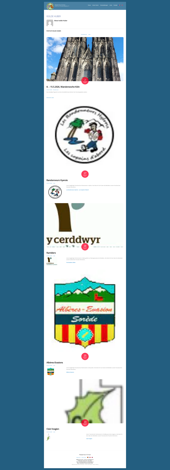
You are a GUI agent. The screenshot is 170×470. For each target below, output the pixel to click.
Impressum (78, 457)
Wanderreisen (84, 34)
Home (89, 5)
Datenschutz (84, 457)
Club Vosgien (52, 428)
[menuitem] (119, 5)
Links (111, 5)
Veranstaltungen (104, 5)
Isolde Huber (49, 89)
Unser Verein (95, 5)
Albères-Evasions (54, 362)
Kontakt (115, 5)
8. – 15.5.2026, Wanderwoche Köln (63, 86)
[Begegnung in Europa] (50, 9)
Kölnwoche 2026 (50, 97)
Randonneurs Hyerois (57, 180)
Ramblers (51, 252)
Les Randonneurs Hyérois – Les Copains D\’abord (77, 189)
